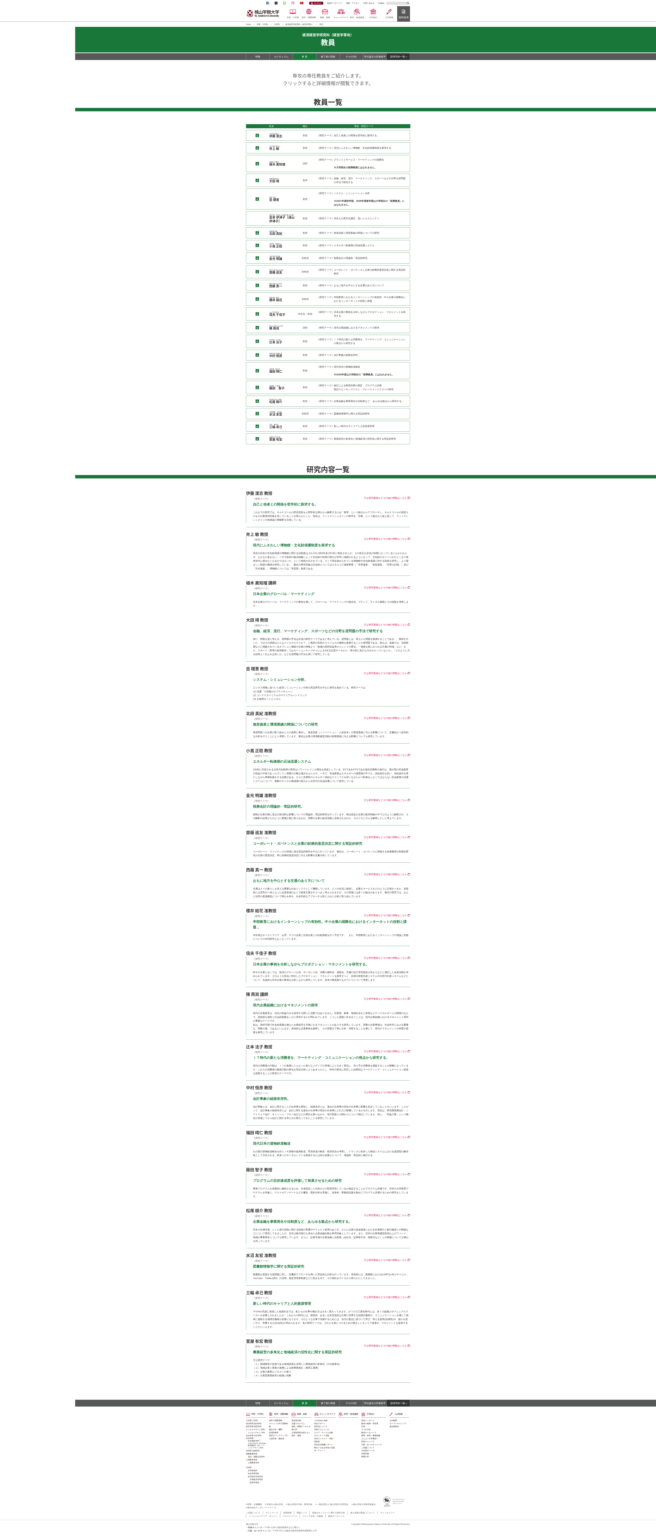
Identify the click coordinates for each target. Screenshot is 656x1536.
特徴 (257, 56)
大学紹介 (373, 17)
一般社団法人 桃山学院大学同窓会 (332, 1504)
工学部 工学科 (252, 1420)
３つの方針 (366, 1429)
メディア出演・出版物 (312, 1516)
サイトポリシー (387, 1513)
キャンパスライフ (341, 17)
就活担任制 (296, 1420)
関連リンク (302, 1513)
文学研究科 (252, 1470)
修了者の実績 (328, 56)
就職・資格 (325, 17)
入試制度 (393, 1420)
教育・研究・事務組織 (370, 1435)
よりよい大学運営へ (369, 1439)
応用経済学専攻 (256, 1479)
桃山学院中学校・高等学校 (300, 1504)
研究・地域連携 (357, 17)
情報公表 (365, 1456)
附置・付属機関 (254, 1504)
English (381, 3)
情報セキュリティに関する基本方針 (328, 1513)
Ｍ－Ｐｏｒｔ (319, 1450)
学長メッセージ (367, 1420)
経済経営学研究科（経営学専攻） (299, 24)
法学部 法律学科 (253, 1451)
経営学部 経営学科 (254, 1426)
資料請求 (404, 17)
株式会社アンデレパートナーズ (261, 1507)
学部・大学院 (293, 17)
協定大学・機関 (275, 1429)
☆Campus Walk (321, 1420)
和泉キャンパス (367, 1441)
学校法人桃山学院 (274, 1504)
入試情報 (389, 17)
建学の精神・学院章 (369, 1423)
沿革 (363, 1426)
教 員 (304, 56)
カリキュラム (281, 56)
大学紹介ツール (367, 1450)
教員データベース (334, 3)
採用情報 (287, 1513)
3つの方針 (351, 56)
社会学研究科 (253, 1473)
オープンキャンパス (398, 1423)
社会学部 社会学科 (254, 1435)
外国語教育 (273, 1433)
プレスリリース (290, 1516)
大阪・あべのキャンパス (371, 1444)
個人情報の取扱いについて (362, 1513)
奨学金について (320, 1426)
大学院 (277, 24)
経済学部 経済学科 (254, 1423)
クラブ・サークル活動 (323, 1433)
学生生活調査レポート (323, 1444)
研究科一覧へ (400, 56)
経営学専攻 (254, 1482)
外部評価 (365, 1454)
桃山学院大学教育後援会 (364, 1504)
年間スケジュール (321, 1429)
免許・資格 (296, 1435)
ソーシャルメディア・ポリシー (263, 1516)
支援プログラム (298, 1423)
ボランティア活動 (321, 1435)
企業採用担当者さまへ (301, 1433)
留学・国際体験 (309, 17)
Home (248, 24)
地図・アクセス (352, 3)
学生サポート (319, 1423)
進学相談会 (394, 1426)
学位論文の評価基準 (375, 56)
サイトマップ (272, 1513)
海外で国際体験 (275, 1420)
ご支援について (367, 1448)
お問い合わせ (368, 3)
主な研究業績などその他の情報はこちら (385, 498)
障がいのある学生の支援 (324, 1448)
